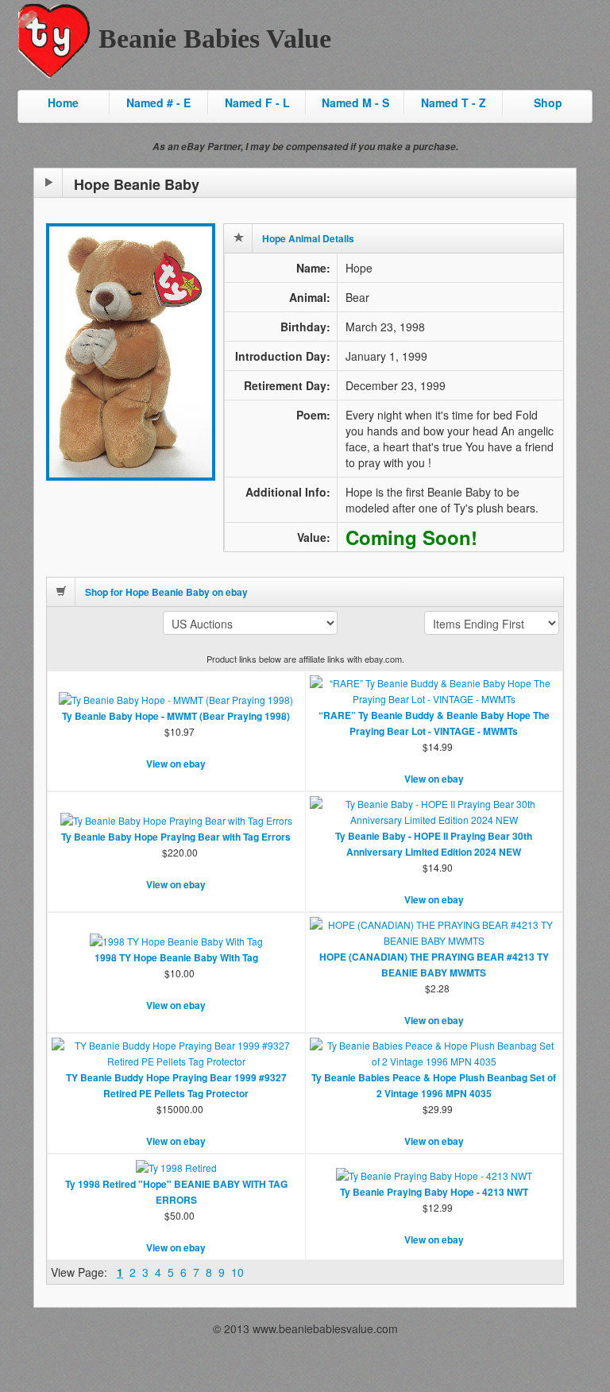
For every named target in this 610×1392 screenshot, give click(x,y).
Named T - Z (453, 102)
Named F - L (257, 102)
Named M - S (355, 102)
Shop (548, 102)
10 (237, 1272)
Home (63, 102)
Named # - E (158, 102)
